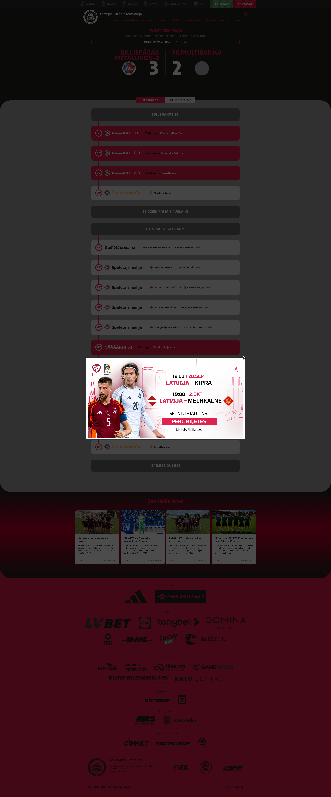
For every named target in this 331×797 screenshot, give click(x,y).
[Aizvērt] (244, 358)
